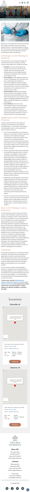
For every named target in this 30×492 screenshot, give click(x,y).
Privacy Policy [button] (15, 473)
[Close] (21, 379)
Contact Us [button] (15, 425)
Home (3, 19)
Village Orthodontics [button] (7, 284)
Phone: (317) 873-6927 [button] (15, 456)
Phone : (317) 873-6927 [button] (15, 468)
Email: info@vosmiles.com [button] (15, 458)
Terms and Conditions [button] (15, 475)
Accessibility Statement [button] (15, 477)
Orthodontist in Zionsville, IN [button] (17, 282)
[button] (4, 2)
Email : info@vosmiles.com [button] (15, 470)
